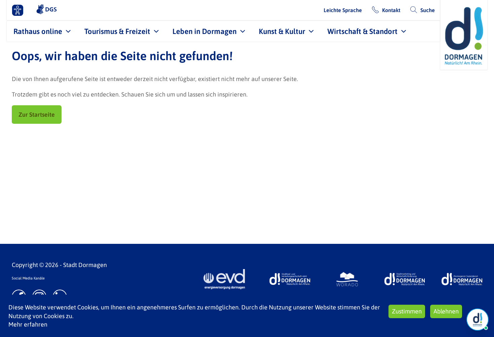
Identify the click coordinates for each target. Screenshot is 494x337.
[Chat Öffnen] (477, 319)
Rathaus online (37, 31)
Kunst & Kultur (282, 31)
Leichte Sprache (343, 10)
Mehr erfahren (27, 324)
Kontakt (391, 10)
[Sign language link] (46, 10)
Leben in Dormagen (204, 31)
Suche (427, 10)
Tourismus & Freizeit (117, 31)
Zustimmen (407, 311)
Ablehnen (446, 311)
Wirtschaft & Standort (362, 31)
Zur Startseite (36, 114)
